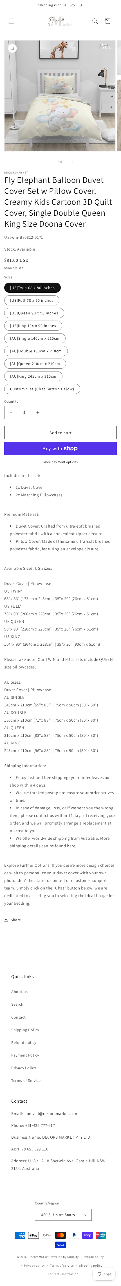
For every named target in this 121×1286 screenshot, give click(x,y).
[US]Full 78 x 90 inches (31, 300)
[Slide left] (48, 162)
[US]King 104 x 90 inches (33, 325)
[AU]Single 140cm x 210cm (35, 338)
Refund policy (23, 1042)
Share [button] (16, 919)
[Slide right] (73, 162)
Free (20, 268)
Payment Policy (25, 1055)
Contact (18, 1017)
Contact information (63, 1274)
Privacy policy (34, 1265)
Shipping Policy (25, 1029)
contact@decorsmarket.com (51, 1113)
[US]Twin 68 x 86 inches (32, 287)
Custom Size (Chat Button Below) (42, 388)
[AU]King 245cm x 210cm (33, 376)
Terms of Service (26, 1080)
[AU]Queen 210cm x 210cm (35, 363)
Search (17, 1004)
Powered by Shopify (64, 1257)
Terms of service (62, 1265)
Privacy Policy (23, 1067)
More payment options (60, 462)
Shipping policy (90, 1265)
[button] (11, 21)
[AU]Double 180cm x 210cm (36, 350)
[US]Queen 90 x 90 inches (34, 313)
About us (19, 991)
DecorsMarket (39, 1257)
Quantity (11, 401)
